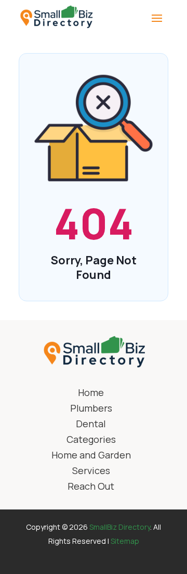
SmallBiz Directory (119, 527)
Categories (91, 440)
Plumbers (91, 409)
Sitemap (125, 541)
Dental (91, 425)
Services (91, 472)
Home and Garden (91, 456)
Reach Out (91, 487)
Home (91, 394)
